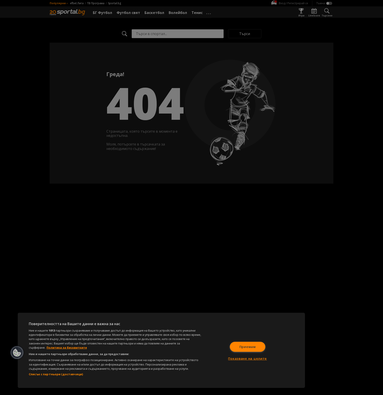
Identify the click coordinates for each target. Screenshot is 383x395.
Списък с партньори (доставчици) (56, 374)
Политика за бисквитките (67, 348)
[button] (17, 353)
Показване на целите (247, 358)
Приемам (247, 347)
